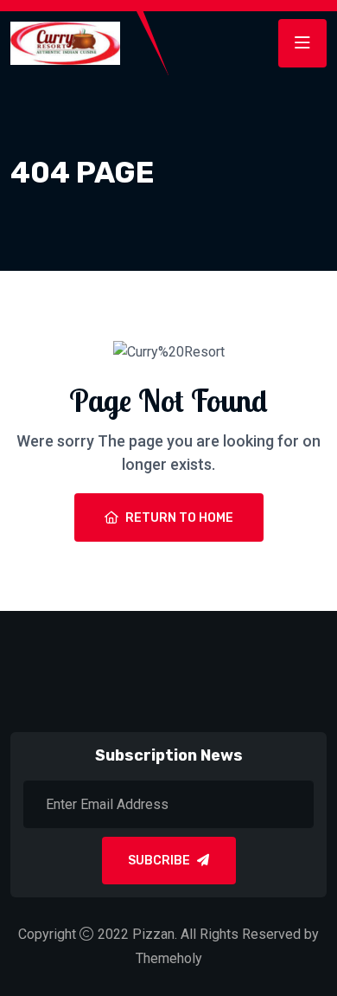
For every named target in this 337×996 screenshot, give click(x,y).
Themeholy (169, 958)
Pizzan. (154, 934)
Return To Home (179, 518)
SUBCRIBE (159, 860)
